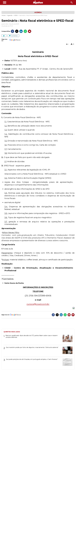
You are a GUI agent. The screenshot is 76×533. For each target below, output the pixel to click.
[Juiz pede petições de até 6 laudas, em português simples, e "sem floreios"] (66, 362)
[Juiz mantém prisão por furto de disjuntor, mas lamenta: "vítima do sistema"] (66, 351)
